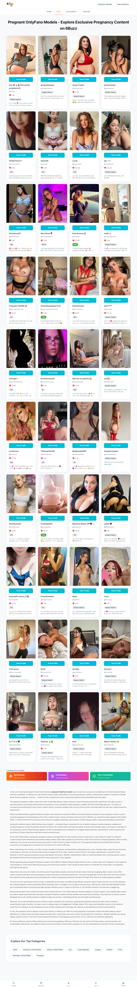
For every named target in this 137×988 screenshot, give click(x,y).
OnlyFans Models (105, 4)
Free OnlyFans (123, 4)
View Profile (21, 79)
